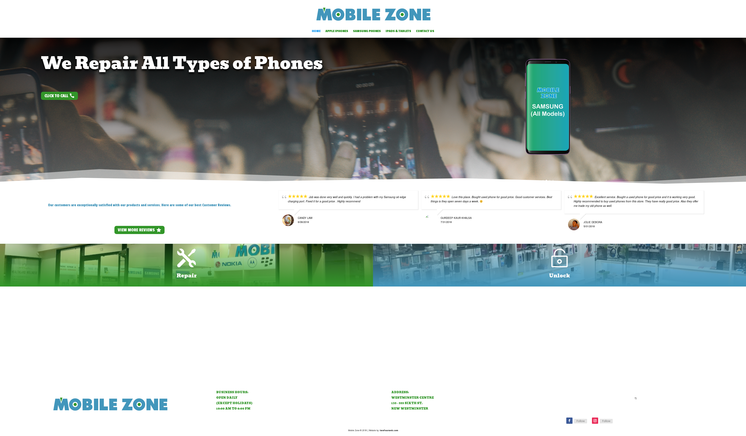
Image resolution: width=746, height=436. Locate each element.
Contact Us (425, 31)
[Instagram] (595, 421)
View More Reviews (136, 230)
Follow (580, 421)
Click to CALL (56, 96)
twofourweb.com (389, 430)
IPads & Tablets (398, 31)
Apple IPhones (336, 31)
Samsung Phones (367, 31)
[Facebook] (569, 421)
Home (316, 31)
